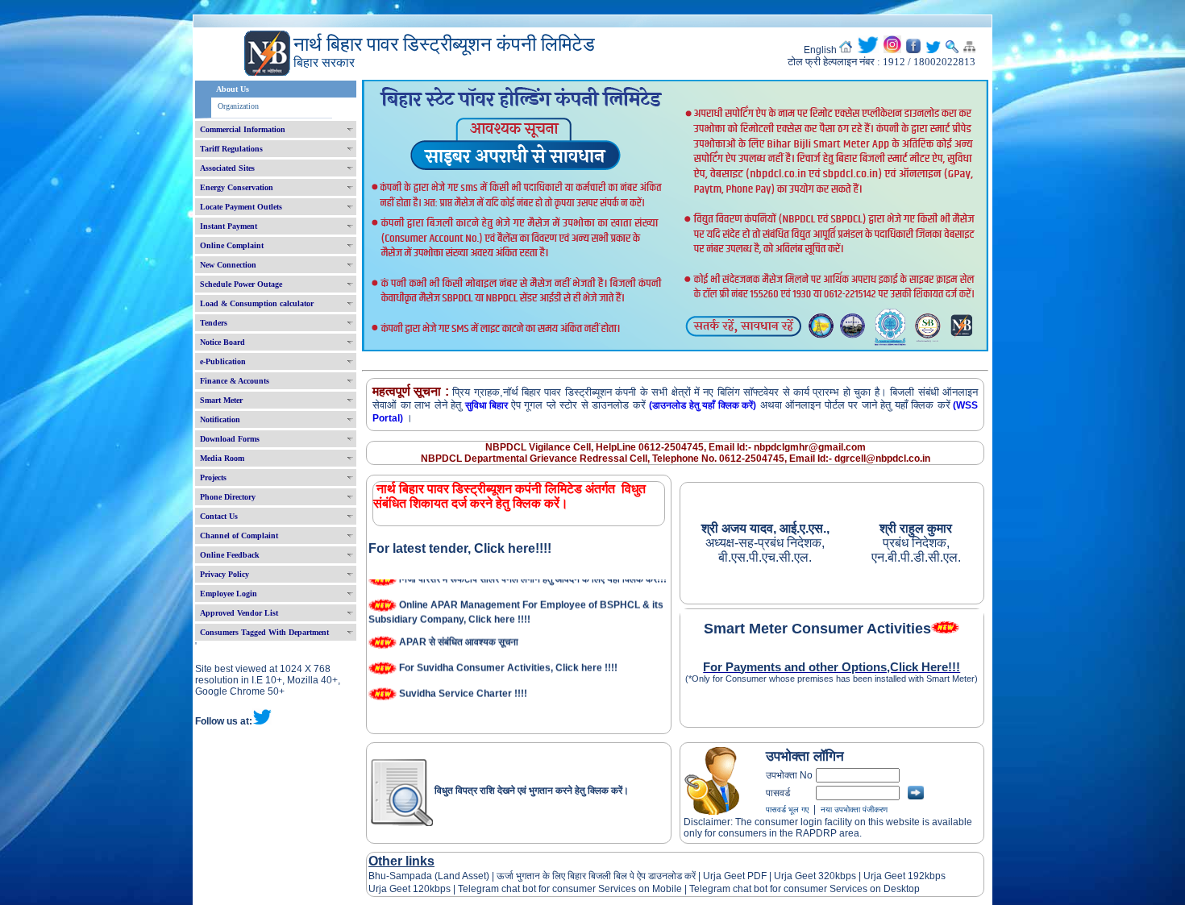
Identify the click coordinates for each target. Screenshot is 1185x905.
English (820, 50)
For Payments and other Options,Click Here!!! (831, 667)
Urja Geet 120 (399, 889)
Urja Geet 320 (804, 876)
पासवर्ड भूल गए (787, 809)
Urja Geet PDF (735, 876)
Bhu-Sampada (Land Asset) (428, 876)
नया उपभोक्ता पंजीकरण (854, 809)
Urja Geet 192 (893, 876)
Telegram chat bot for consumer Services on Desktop (804, 889)
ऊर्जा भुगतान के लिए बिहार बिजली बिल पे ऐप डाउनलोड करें (596, 876)
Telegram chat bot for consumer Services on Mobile (570, 889)
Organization (238, 106)
